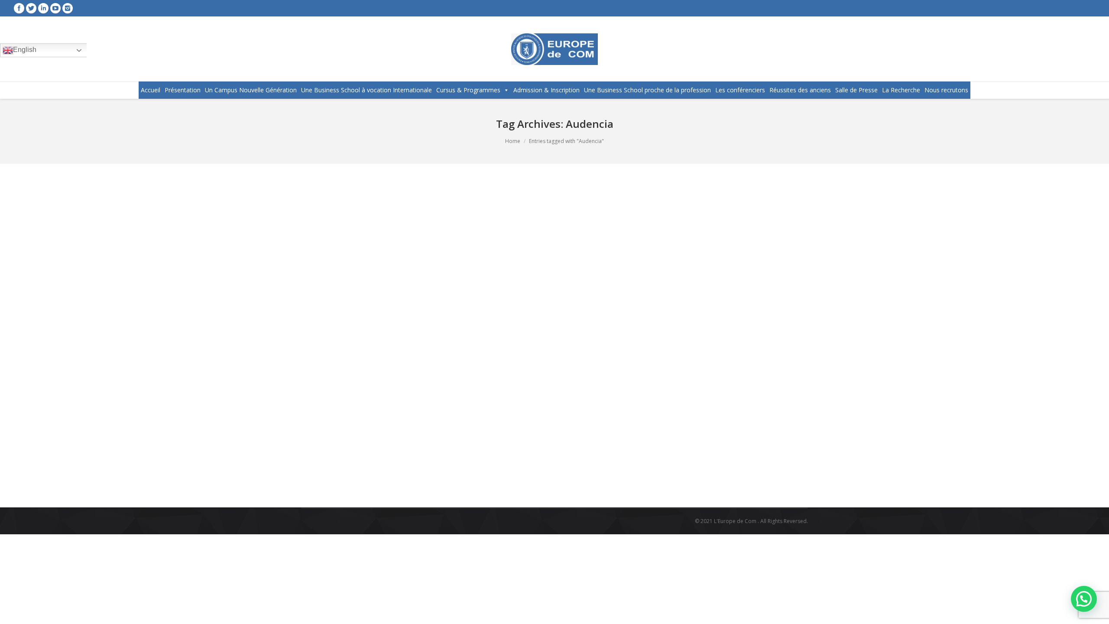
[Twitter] (31, 8)
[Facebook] (19, 8)
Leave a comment (372, 447)
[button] (1084, 599)
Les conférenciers (740, 90)
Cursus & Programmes (468, 90)
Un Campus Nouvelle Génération (251, 90)
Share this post (346, 469)
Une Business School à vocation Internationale (366, 90)
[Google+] (404, 470)
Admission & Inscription (546, 90)
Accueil (150, 90)
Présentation (183, 90)
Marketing (471, 447)
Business (412, 447)
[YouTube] (55, 8)
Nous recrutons (946, 90)
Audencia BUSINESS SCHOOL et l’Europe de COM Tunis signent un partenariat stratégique (483, 395)
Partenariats (501, 447)
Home (512, 141)
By (554, 447)
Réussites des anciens (800, 90)
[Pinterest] (417, 470)
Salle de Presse (856, 90)
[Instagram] (67, 8)
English (24, 49)
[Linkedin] (43, 8)
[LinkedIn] (429, 470)
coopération (440, 447)
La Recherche (901, 90)
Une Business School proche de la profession (647, 90)
